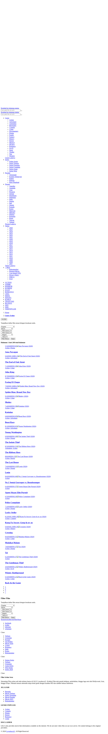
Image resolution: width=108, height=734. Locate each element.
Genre (7, 118)
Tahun (7, 226)
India (11, 199)
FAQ (11, 279)
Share (19, 619)
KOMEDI (8, 288)
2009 (11, 260)
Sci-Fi (11, 148)
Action (11, 120)
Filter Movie (5, 339)
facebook (8, 623)
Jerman (11, 194)
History (11, 139)
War (10, 154)
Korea (11, 209)
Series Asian (13, 169)
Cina (10, 190)
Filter (15, 619)
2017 (11, 245)
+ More (7, 267)
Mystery (12, 144)
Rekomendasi (13, 269)
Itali (10, 203)
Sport (11, 150)
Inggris (11, 201)
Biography (12, 125)
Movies (11, 619)
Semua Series (9, 660)
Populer (7, 173)
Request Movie (14, 271)
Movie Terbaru (10, 693)
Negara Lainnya (10, 224)
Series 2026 (9, 669)
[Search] (21, 110)
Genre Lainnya (10, 158)
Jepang (11, 205)
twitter (7, 625)
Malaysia (12, 211)
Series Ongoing (14, 165)
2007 (11, 264)
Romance (12, 146)
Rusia (11, 218)
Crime (11, 129)
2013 (11, 252)
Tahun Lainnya (10, 266)
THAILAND (9, 301)
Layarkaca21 (10, 731)
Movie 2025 (9, 699)
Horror (11, 141)
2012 (11, 254)
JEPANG (8, 297)
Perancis (12, 192)
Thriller (11, 152)
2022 (11, 235)
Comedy (12, 127)
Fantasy (11, 137)
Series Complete (14, 167)
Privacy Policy (14, 275)
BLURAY (8, 303)
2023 (11, 233)
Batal (13, 339)
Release (11, 180)
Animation (12, 124)
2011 (11, 256)
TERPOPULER (10, 309)
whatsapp (8, 629)
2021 (11, 237)
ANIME (8, 284)
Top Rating (9, 642)
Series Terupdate (10, 695)
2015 (11, 249)
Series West (13, 171)
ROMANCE (9, 292)
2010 (11, 258)
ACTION (8, 282)
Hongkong (12, 196)
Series (7, 160)
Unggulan (8, 638)
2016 (11, 247)
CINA (7, 294)
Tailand (11, 222)
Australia (12, 188)
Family (11, 135)
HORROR (8, 286)
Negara (7, 184)
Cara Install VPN (15, 273)
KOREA (8, 299)
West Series (9, 668)
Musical (12, 143)
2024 (11, 231)
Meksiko (12, 213)
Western (12, 156)
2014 (11, 250)
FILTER (4, 319)
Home (3, 619)
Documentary (13, 131)
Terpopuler (13, 175)
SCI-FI (7, 290)
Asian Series (9, 666)
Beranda (8, 691)
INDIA (7, 296)
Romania (12, 216)
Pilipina (11, 214)
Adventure (12, 122)
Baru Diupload (14, 182)
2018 (11, 243)
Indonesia (12, 197)
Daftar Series (13, 161)
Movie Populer (10, 697)
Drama (11, 133)
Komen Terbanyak (15, 177)
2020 (11, 239)
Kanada (11, 207)
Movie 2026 (9, 643)
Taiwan (11, 220)
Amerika (12, 186)
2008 (11, 262)
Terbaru (7, 636)
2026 (11, 228)
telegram (8, 627)
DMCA (11, 277)
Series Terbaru (14, 163)
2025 (11, 230)
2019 (11, 241)
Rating (11, 178)
